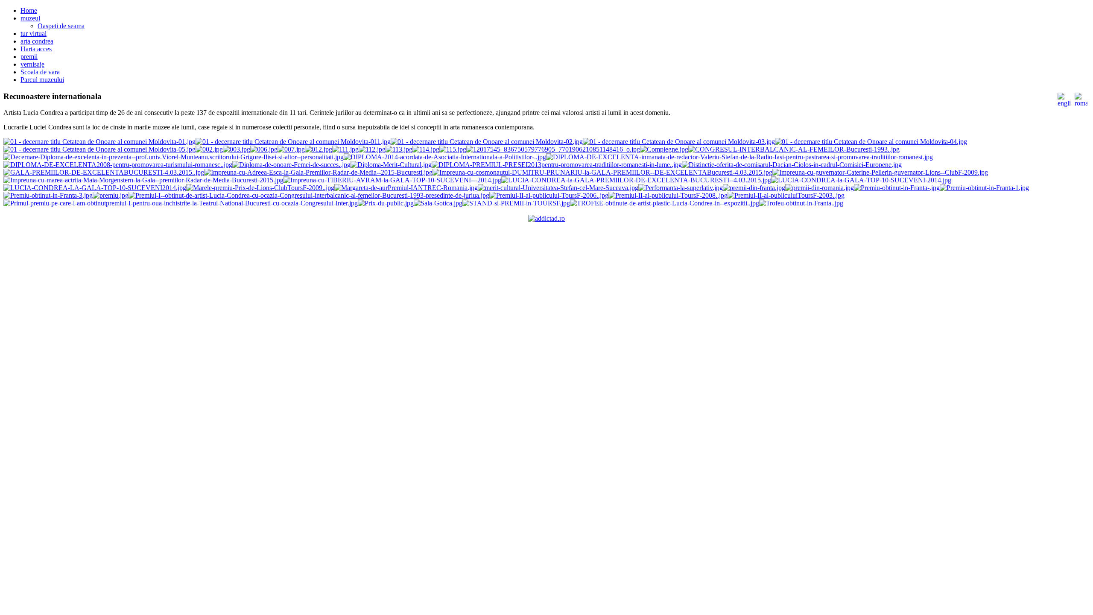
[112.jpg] (372, 149)
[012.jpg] (318, 149)
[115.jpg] (452, 149)
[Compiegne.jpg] (664, 149)
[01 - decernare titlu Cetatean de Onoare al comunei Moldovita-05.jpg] (99, 149)
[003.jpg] (236, 149)
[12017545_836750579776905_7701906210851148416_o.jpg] (553, 149)
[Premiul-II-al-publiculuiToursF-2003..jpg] (786, 195)
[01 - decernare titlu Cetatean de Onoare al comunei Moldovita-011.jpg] (293, 141)
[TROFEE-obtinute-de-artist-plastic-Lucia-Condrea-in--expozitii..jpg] (664, 203)
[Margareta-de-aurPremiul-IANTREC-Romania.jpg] (406, 187)
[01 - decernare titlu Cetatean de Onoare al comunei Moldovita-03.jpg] (679, 141)
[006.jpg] (264, 149)
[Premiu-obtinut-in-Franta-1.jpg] (984, 187)
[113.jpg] (399, 149)
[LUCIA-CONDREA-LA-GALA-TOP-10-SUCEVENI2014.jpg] (94, 187)
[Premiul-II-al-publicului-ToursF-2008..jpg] (668, 195)
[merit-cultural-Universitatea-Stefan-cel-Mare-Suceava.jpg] (558, 187)
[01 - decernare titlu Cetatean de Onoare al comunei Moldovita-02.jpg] (487, 141)
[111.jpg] (345, 149)
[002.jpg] (209, 149)
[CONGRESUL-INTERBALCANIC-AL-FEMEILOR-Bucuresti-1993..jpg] (794, 149)
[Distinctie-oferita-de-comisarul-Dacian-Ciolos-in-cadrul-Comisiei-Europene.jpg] (792, 164)
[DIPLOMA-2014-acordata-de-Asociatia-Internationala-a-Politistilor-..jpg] (445, 157)
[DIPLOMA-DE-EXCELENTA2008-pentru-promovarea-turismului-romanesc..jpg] (117, 164)
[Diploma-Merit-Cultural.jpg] (391, 164)
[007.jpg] (291, 149)
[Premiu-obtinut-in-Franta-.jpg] (897, 187)
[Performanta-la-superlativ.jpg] (680, 187)
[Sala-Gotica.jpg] (438, 203)
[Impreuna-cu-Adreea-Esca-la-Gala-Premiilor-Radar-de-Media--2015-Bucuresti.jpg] (318, 172)
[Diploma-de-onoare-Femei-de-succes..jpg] (291, 164)
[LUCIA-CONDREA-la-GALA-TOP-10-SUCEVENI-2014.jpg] (861, 180)
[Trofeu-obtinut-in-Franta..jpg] (801, 203)
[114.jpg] (425, 149)
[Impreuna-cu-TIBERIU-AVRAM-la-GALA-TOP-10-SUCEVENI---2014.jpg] (392, 180)
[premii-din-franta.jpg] (754, 187)
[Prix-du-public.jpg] (386, 203)
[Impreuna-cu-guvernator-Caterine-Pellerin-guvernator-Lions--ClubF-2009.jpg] (880, 172)
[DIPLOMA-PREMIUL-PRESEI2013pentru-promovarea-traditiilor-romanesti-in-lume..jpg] (557, 164)
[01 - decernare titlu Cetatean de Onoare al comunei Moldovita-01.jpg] (99, 141)
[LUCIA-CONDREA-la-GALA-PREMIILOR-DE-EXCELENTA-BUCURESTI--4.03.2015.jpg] (636, 180)
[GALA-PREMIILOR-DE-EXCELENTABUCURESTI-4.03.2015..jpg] (103, 172)
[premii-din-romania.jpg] (819, 187)
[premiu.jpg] (111, 195)
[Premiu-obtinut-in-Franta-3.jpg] (48, 195)
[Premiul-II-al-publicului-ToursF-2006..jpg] (548, 195)
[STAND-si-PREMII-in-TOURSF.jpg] (516, 203)
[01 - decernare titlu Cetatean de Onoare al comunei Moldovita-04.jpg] (871, 141)
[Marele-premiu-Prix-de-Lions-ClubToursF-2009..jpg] (260, 187)
